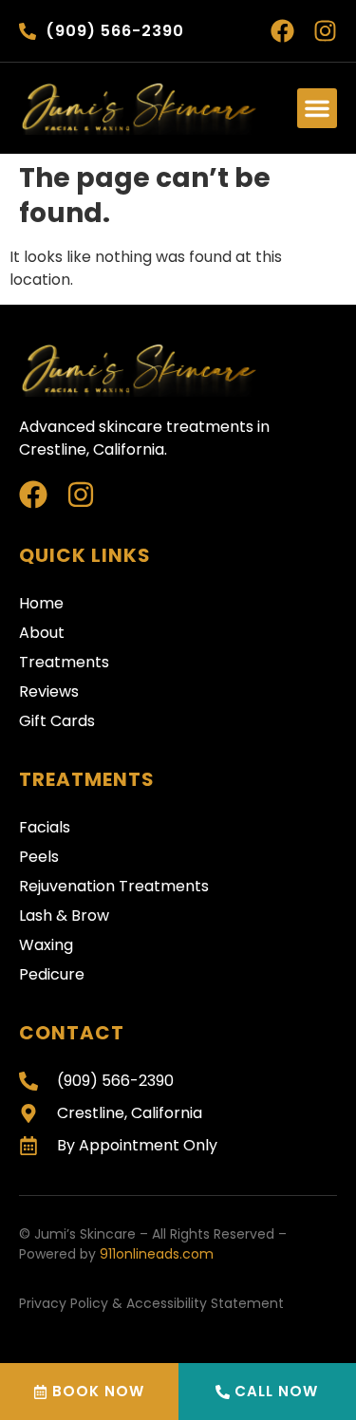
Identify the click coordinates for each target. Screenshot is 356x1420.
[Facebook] (282, 31)
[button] (317, 108)
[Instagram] (325, 31)
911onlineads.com (157, 1253)
